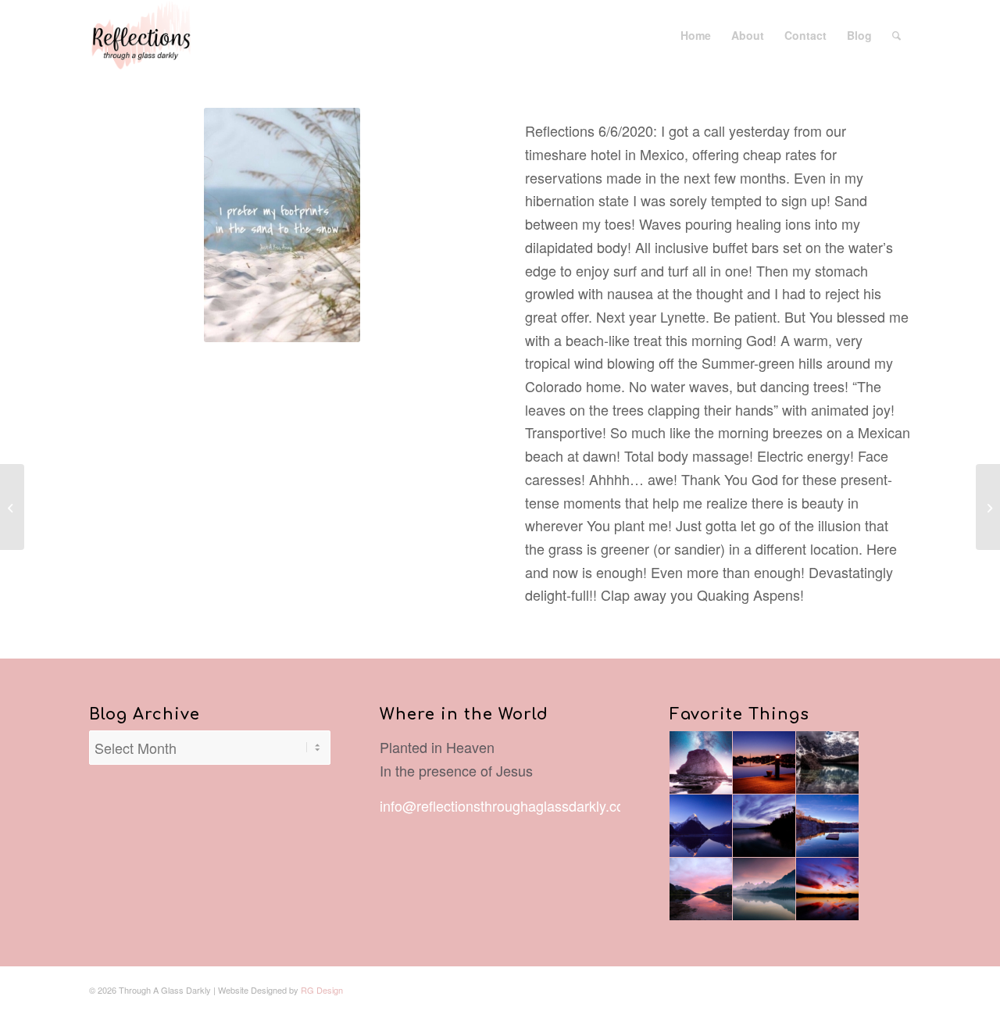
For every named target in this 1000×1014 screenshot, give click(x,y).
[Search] (896, 35)
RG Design (322, 990)
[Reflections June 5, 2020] (12, 507)
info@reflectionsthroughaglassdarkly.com (508, 805)
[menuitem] (695, 35)
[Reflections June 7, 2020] (988, 507)
